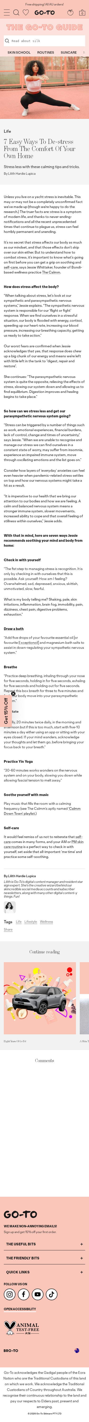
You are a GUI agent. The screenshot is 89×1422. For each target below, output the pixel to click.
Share (8, 929)
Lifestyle (30, 921)
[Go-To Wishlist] (26, 12)
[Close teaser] (13, 693)
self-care (11, 267)
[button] (6, 711)
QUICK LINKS (18, 1272)
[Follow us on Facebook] (23, 1294)
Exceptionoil (28, 642)
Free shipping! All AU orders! (44, 4)
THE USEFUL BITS (21, 1244)
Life (7, 131)
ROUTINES (45, 52)
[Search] (16, 12)
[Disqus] (44, 1130)
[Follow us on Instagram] (9, 1294)
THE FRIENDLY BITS (22, 1258)
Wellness (46, 921)
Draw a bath (14, 629)
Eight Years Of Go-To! (15, 1041)
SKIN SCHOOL (19, 52)
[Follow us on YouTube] (37, 1294)
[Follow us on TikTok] (51, 1294)
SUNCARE (69, 52)
